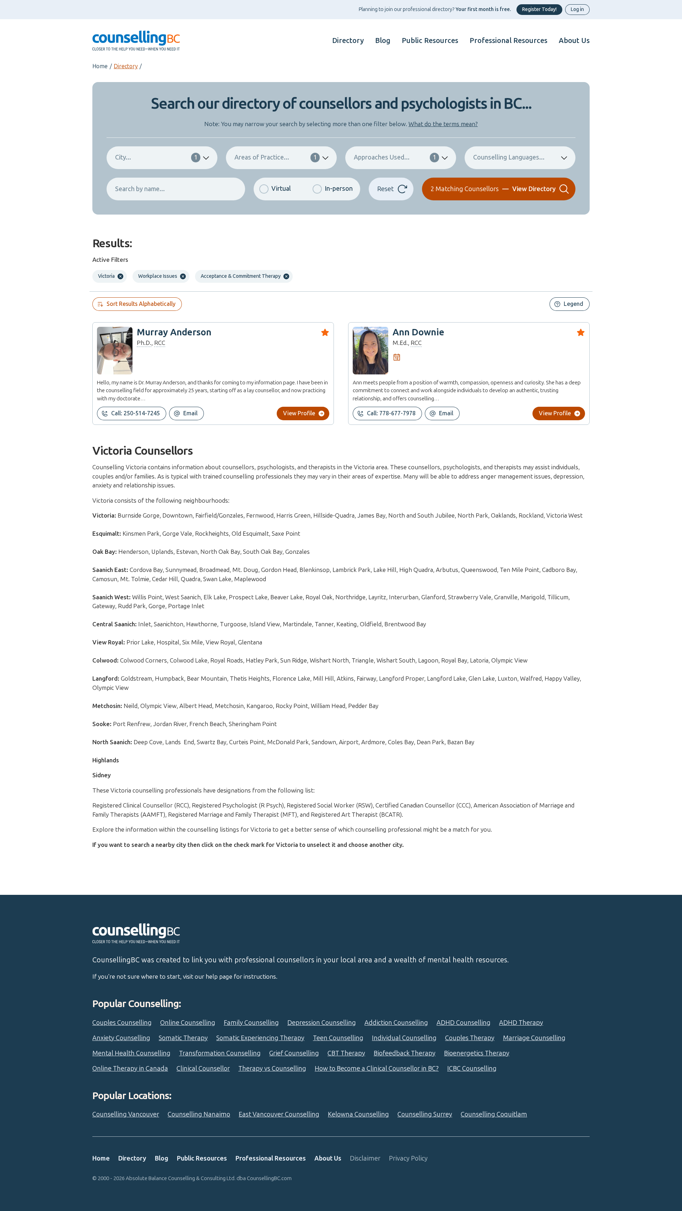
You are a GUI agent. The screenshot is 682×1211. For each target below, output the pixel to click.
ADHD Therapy (521, 1023)
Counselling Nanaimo (199, 1114)
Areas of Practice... (275, 157)
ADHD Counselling (464, 1023)
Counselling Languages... (509, 157)
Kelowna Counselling (358, 1114)
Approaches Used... (395, 157)
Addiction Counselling (396, 1023)
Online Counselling (187, 1023)
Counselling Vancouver (125, 1114)
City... (156, 157)
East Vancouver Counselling (279, 1114)
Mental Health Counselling (131, 1053)
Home (100, 66)
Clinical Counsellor (203, 1068)
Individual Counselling (404, 1038)
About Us (574, 40)
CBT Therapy (346, 1053)
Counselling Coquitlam (494, 1114)
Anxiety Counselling (121, 1038)
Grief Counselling (294, 1053)
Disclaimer (365, 1158)
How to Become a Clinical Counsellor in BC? (377, 1068)
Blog (382, 40)
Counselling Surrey (424, 1114)
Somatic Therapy (183, 1038)
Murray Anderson (174, 332)
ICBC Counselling (472, 1068)
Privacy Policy (408, 1158)
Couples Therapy (469, 1038)
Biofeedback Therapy (404, 1053)
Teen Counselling (338, 1038)
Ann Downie (418, 332)
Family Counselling (251, 1023)
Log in (577, 9)
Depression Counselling (321, 1023)
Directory (348, 40)
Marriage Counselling (534, 1038)
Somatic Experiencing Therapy (260, 1038)
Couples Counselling (122, 1023)
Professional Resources (508, 40)
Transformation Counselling (220, 1053)
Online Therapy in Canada (130, 1068)
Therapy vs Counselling (272, 1068)
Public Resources (430, 40)
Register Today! (539, 9)
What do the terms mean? (443, 124)
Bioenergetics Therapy (476, 1053)
